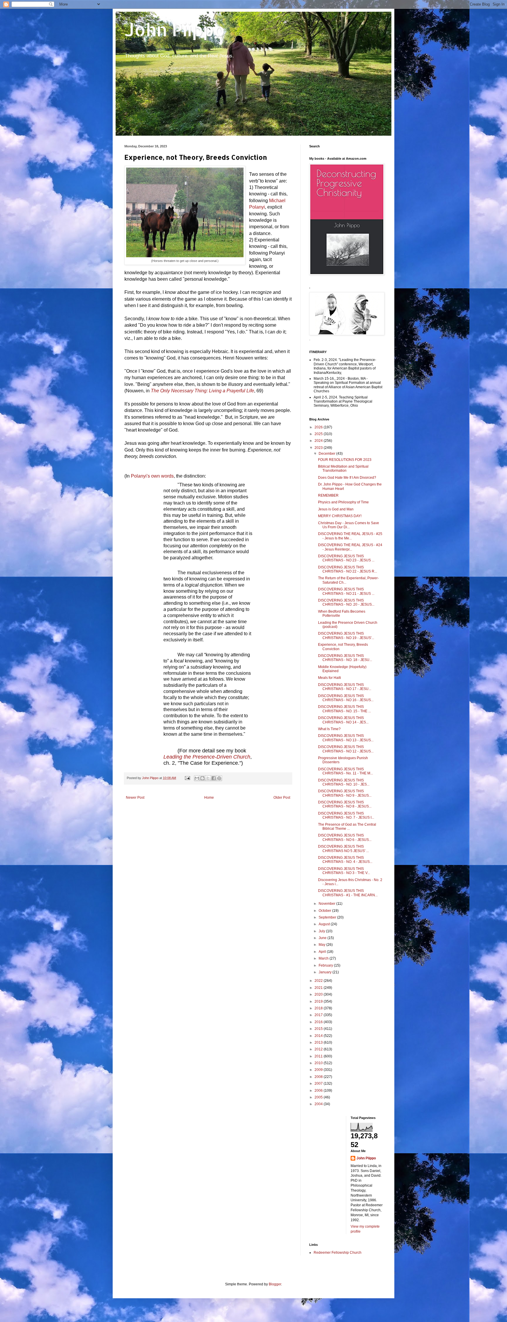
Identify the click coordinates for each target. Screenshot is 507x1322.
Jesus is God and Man (336, 509)
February (326, 965)
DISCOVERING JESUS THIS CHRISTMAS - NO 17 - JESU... (344, 687)
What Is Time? (329, 729)
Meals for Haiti (329, 678)
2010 (319, 1063)
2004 (319, 1104)
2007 (319, 1083)
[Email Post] (187, 778)
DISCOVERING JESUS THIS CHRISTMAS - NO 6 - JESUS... (344, 837)
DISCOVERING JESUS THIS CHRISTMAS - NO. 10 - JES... (343, 782)
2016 (319, 1022)
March (324, 958)
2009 (319, 1070)
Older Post (281, 797)
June (323, 938)
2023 (319, 448)
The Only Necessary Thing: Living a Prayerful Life (202, 390)
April (323, 952)
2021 (319, 988)
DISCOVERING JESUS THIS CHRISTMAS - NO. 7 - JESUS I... (346, 815)
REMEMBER (328, 495)
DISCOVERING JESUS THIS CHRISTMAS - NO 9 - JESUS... (344, 793)
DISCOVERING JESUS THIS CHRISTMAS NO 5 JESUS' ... (343, 848)
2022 (319, 981)
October (325, 911)
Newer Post (135, 797)
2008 (319, 1077)
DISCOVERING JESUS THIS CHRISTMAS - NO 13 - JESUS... (346, 738)
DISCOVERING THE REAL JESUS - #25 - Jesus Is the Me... (350, 536)
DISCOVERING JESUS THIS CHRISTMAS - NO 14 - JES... (343, 720)
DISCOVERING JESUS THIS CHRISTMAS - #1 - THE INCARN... (348, 893)
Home (209, 797)
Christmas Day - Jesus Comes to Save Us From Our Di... (348, 525)
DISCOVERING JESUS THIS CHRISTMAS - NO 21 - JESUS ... (346, 591)
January (325, 972)
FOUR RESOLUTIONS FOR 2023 (344, 460)
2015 (319, 1029)
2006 (319, 1090)
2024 (319, 441)
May (322, 945)
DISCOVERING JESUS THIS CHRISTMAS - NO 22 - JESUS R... (347, 569)
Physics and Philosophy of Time (343, 502)
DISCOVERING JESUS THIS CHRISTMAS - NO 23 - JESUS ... (346, 558)
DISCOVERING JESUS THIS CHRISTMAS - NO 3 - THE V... (344, 871)
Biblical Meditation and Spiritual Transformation (343, 468)
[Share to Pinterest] (219, 778)
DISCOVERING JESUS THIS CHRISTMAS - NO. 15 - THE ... (344, 709)
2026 (319, 427)
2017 (319, 1015)
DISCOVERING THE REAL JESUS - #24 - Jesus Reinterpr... (350, 547)
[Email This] (197, 778)
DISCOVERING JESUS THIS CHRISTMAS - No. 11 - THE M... (345, 771)
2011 (319, 1056)
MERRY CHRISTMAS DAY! (339, 516)
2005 (319, 1097)
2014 (319, 1036)
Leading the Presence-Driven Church (206, 757)
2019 (319, 1001)
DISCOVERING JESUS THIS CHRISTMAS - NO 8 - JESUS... (344, 804)
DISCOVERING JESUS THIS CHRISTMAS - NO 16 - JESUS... (346, 698)
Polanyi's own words (152, 475)
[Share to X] (208, 778)
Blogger (275, 1284)
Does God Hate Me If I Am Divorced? (347, 478)
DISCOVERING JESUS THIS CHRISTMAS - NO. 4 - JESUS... (345, 860)
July (322, 931)
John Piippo (174, 29)
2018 (319, 1008)
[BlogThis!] (202, 778)
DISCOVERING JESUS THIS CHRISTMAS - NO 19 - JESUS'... (346, 635)
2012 (319, 1049)
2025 (319, 434)
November (327, 904)
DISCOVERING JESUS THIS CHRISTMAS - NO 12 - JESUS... (346, 749)
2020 (319, 994)
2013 (319, 1042)
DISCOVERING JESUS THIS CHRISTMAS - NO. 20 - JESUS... (346, 602)
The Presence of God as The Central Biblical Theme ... (347, 826)
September (328, 917)
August (325, 924)
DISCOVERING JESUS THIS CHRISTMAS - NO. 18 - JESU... (345, 658)
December (327, 454)
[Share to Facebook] (214, 778)
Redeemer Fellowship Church (337, 1253)
